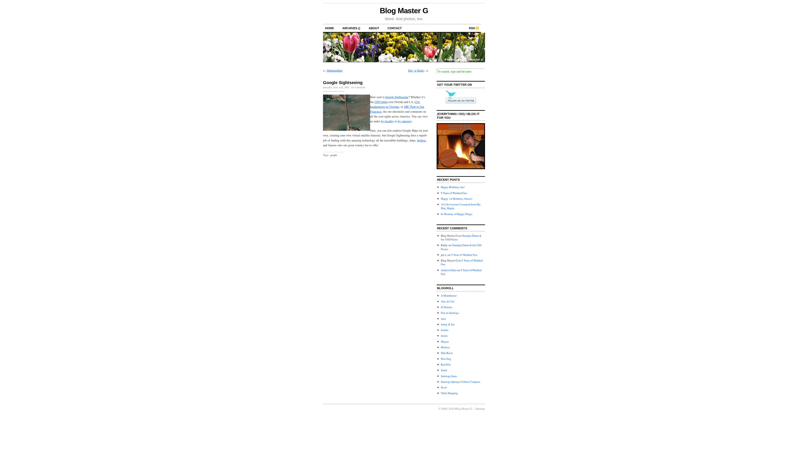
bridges (421, 140)
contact (395, 28)
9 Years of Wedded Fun (454, 193)
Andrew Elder (448, 270)
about (374, 28)
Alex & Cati (447, 301)
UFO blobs (381, 102)
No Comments (358, 87)
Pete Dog (446, 359)
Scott (444, 387)
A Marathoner (449, 295)
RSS (472, 28)
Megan (445, 341)
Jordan (444, 330)
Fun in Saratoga (450, 313)
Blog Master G (404, 10)
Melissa (445, 347)
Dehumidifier (335, 71)
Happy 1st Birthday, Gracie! (456, 199)
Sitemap (480, 408)
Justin (444, 336)
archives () (351, 28)
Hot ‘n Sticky (416, 71)
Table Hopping (449, 393)
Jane (443, 319)
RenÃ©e (446, 364)
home (329, 28)
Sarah (444, 370)
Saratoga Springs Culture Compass (460, 382)
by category (405, 121)
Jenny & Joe (448, 324)
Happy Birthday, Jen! (453, 187)
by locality (387, 121)
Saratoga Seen (449, 376)
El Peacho (446, 307)
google (333, 155)
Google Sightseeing (396, 97)
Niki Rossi (447, 353)
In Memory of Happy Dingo (456, 214)
